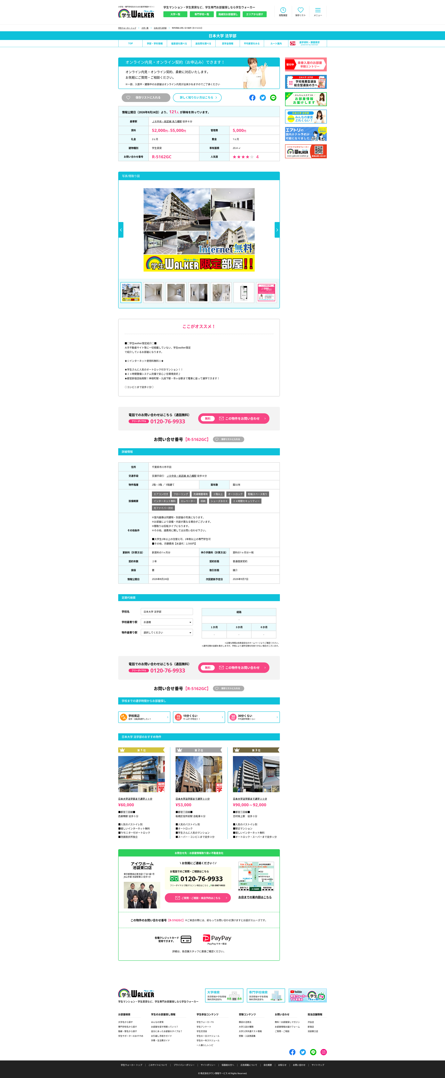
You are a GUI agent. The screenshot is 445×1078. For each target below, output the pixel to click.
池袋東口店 (313, 1031)
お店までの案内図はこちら (255, 897)
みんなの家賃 (157, 1022)
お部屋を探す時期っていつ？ (164, 1026)
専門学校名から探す (127, 1026)
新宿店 (311, 1026)
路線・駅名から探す (127, 1031)
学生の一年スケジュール (208, 1040)
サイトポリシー (208, 1065)
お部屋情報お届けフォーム (287, 1026)
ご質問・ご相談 (282, 1031)
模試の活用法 (245, 1022)
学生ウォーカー (136, 993)
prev (120, 230)
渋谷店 (311, 1022)
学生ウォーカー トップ (127, 28)
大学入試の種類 (246, 1026)
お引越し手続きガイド (161, 1036)
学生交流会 (202, 1031)
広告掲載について (249, 1065)
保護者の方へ (228, 1065)
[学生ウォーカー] (136, 13)
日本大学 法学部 (160, 28)
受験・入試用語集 (247, 1036)
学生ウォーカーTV (205, 1022)
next (277, 230)
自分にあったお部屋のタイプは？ (166, 1031)
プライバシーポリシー (184, 1065)
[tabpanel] (199, 230)
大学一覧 (144, 28)
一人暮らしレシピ (205, 1045)
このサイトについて (157, 1065)
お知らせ (282, 1065)
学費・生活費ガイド (160, 1040)
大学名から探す (125, 1022)
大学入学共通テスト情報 (250, 1031)
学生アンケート (204, 1026)
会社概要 (268, 1065)
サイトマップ (318, 1065)
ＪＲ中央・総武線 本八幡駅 (167, 121)
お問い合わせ (299, 1065)
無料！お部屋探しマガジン (287, 1022)
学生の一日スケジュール (208, 1036)
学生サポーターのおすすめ (130, 1036)
